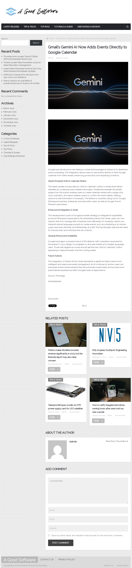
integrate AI (106, 215)
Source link (53, 299)
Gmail (87, 169)
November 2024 (10, 122)
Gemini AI (111, 169)
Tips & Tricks (30, 27)
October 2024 (9, 126)
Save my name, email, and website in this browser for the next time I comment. (87, 535)
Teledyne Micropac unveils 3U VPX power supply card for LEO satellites (65, 407)
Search (4, 39)
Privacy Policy (66, 559)
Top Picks (45, 27)
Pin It (84, 306)
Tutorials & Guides (63, 27)
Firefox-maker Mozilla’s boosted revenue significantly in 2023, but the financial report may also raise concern (65, 355)
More (52, 369)
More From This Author (116, 441)
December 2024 (10, 119)
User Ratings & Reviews (88, 27)
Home (51, 38)
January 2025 (9, 115)
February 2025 (9, 112)
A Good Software (11, 138)
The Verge (60, 276)
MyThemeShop (41, 565)
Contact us (47, 559)
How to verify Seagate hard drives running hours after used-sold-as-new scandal (108, 408)
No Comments (77, 364)
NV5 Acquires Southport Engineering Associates (109, 352)
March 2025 (8, 108)
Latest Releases (11, 27)
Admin (50, 58)
